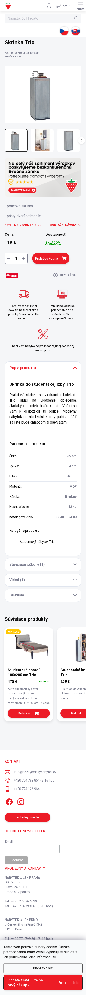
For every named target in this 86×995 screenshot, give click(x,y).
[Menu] (80, 5)
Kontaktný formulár (28, 817)
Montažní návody (63, 225)
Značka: (13, 56)
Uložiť (13, 275)
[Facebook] (9, 801)
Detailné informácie (20, 225)
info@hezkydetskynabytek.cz (35, 772)
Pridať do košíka (46, 258)
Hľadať (75, 18)
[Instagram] (20, 801)
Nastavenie (43, 968)
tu (54, 957)
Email (9, 841)
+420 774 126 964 (27, 789)
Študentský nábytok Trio (37, 542)
